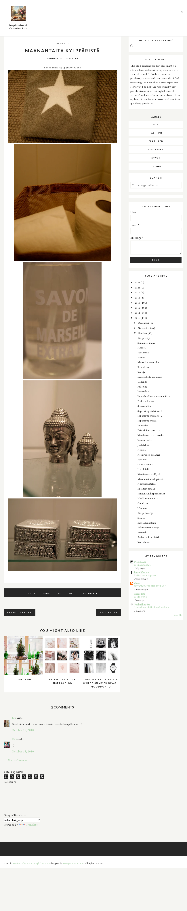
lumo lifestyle (141, 572)
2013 (138, 302)
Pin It (72, 593)
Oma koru (143, 503)
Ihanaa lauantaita (147, 522)
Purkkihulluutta (146, 401)
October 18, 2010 (23, 730)
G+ (59, 593)
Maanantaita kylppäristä (151, 479)
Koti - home (144, 542)
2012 (138, 307)
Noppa (142, 449)
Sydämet (142, 459)
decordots (139, 593)
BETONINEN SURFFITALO (150, 586)
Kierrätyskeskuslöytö (149, 474)
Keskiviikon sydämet (149, 454)
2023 (138, 282)
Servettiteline (144, 406)
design (156, 166)
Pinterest (156, 149)
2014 (138, 297)
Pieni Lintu (140, 561)
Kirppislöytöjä (145, 513)
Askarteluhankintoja (148, 527)
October (143, 333)
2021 (138, 287)
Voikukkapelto (142, 604)
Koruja (141, 372)
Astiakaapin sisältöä (148, 537)
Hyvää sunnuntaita (148, 498)
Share (46, 593)
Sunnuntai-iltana (146, 342)
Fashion (156, 133)
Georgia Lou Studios (73, 863)
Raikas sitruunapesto (145, 575)
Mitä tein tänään (146, 488)
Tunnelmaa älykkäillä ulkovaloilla (151, 607)
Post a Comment (18, 760)
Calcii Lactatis (145, 464)
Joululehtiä (143, 444)
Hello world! (140, 596)
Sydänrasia (143, 352)
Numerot (143, 508)
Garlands (142, 381)
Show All (178, 615)
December (144, 322)
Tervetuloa (143, 391)
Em (14, 718)
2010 (138, 317)
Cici (14, 739)
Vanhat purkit (145, 440)
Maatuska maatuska (148, 362)
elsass (137, 583)
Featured (156, 141)
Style (156, 158)
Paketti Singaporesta (149, 430)
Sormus (142, 517)
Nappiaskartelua (147, 483)
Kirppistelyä (144, 338)
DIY (156, 124)
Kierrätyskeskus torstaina (151, 435)
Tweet (32, 593)
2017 (138, 292)
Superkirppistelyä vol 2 (150, 415)
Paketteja (142, 386)
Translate (32, 825)
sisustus (62, 44)
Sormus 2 (143, 357)
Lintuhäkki (143, 469)
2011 (138, 312)
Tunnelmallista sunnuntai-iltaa (154, 396)
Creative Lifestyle (21, 863)
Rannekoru (144, 367)
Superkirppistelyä (147, 420)
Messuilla (143, 532)
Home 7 (142, 347)
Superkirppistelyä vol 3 (150, 411)
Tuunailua (143, 425)
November (144, 328)
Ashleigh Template (40, 863)
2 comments (90, 593)
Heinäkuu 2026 (142, 564)
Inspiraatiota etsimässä (150, 376)
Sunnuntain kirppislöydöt (151, 493)
